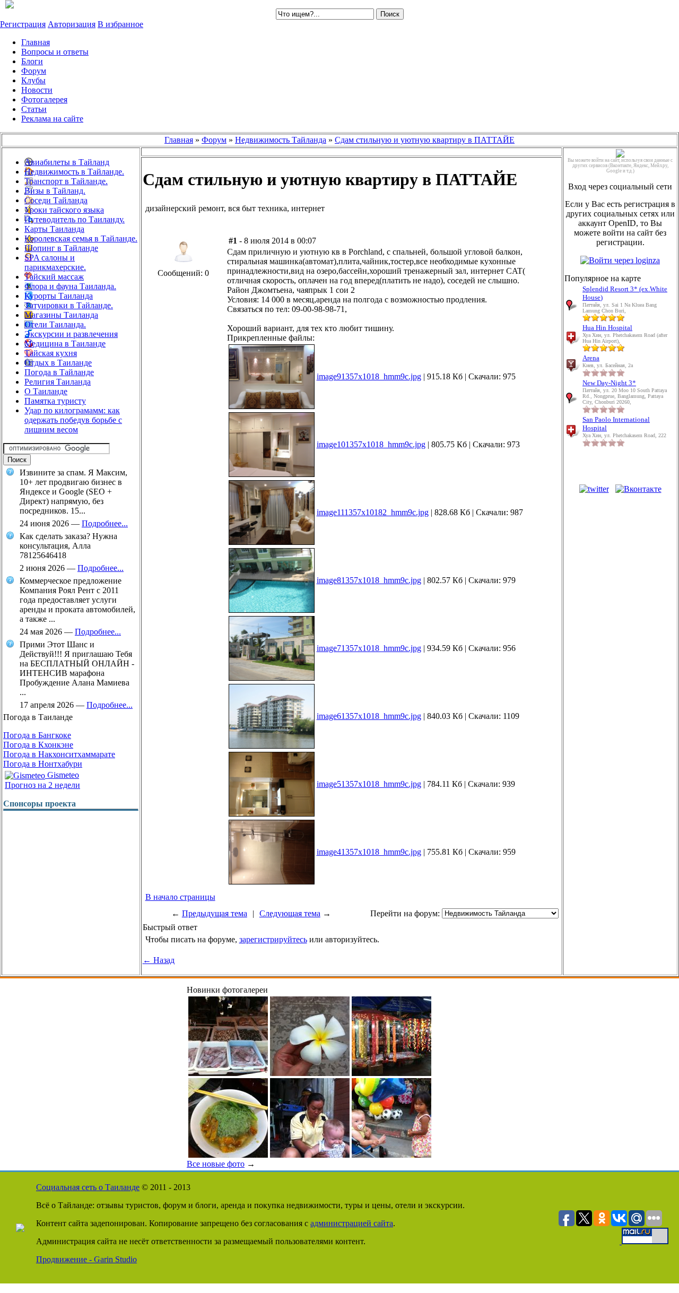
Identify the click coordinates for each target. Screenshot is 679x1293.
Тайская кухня (50, 353)
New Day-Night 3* (609, 383)
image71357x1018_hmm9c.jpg (369, 648)
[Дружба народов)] (391, 1154)
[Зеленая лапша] (228, 1154)
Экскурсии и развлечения (71, 334)
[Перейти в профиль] (184, 265)
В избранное (120, 24)
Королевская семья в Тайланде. (80, 238)
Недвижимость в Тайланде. (74, 171)
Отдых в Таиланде (58, 362)
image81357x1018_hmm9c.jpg (369, 580)
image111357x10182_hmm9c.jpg (373, 512)
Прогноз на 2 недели (42, 784)
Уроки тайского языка (64, 209)
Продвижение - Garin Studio (86, 1259)
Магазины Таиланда (61, 314)
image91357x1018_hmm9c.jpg (369, 376)
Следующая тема (289, 913)
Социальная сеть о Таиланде (88, 1187)
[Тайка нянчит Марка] (310, 1154)
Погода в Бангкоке (37, 735)
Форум (214, 139)
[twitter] (594, 488)
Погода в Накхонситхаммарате (59, 754)
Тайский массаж (54, 276)
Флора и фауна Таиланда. (70, 286)
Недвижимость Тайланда (280, 139)
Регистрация (23, 24)
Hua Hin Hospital (607, 328)
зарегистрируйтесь (273, 939)
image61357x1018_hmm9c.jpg (369, 716)
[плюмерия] (310, 1073)
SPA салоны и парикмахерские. (55, 262)
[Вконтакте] (638, 488)
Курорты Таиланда (58, 295)
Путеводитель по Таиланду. (74, 219)
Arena (590, 358)
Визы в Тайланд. (54, 190)
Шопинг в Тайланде (61, 248)
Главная (178, 139)
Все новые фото (216, 1163)
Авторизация (71, 24)
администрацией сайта (351, 1223)
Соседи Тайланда (56, 200)
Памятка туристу (55, 400)
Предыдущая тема (214, 913)
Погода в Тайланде (59, 372)
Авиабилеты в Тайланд (66, 162)
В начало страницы (180, 896)
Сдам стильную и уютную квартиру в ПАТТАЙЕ (425, 139)
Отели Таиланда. (55, 324)
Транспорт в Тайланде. (66, 181)
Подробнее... (105, 523)
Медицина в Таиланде (65, 343)
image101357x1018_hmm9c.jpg (371, 444)
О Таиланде (45, 391)
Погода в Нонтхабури (42, 763)
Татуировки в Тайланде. (68, 305)
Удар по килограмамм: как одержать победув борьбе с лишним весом (73, 420)
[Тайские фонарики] (391, 1073)
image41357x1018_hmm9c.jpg (369, 851)
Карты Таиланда (54, 228)
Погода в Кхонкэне (38, 744)
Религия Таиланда (57, 381)
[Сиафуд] (228, 1073)
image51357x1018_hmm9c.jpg (369, 783)
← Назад (159, 960)
